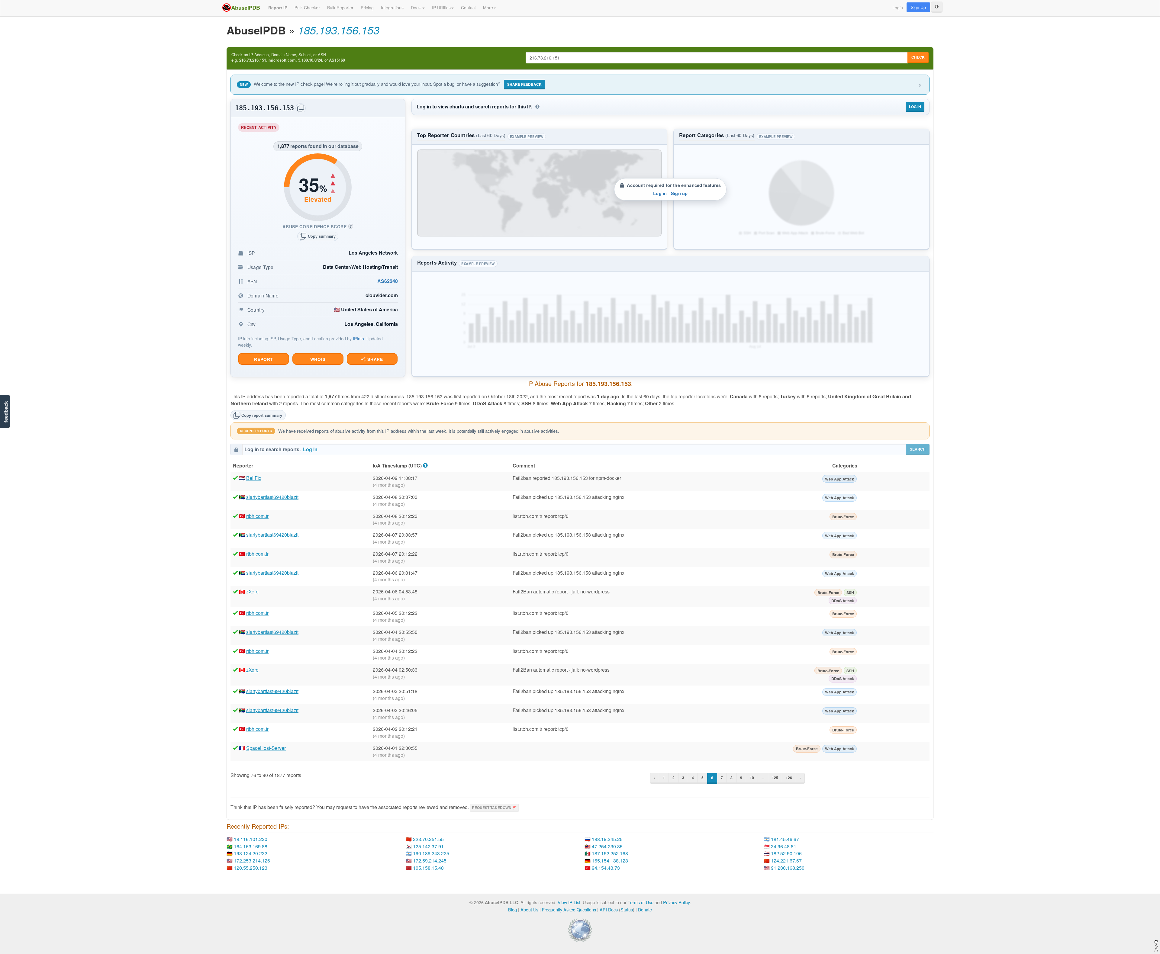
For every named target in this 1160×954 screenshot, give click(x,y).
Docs (416, 8)
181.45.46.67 (785, 839)
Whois (318, 359)
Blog (512, 909)
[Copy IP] (300, 108)
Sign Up (918, 7)
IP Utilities (441, 8)
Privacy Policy (676, 902)
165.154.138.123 (610, 860)
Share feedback (524, 84)
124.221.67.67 (786, 860)
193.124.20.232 (250, 853)
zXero (252, 591)
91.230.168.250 (787, 867)
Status (626, 909)
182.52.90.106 (786, 853)
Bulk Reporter (340, 8)
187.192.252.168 (610, 853)
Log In (915, 106)
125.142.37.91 (428, 846)
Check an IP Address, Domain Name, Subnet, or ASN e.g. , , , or (288, 57)
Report (263, 359)
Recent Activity (260, 128)
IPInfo (358, 339)
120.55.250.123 (250, 867)
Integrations (392, 8)
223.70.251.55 (428, 839)
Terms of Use (640, 902)
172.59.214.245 (429, 860)
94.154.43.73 (606, 867)
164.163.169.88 (250, 846)
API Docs (609, 909)
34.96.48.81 (783, 846)
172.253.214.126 (252, 860)
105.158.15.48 (428, 867)
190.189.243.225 (431, 853)
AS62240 (387, 281)
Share (374, 359)
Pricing (367, 8)
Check (918, 57)
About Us (529, 909)
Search (918, 449)
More (488, 8)
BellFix (253, 477)
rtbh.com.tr (257, 515)
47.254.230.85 (607, 846)
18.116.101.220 (250, 839)
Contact (468, 8)
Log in (660, 193)
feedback (6, 411)
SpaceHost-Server (266, 747)
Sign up (679, 193)
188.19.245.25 (607, 839)
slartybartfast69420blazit (272, 496)
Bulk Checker (307, 8)
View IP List (569, 902)
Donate (645, 909)
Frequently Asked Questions (569, 909)
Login (897, 8)
